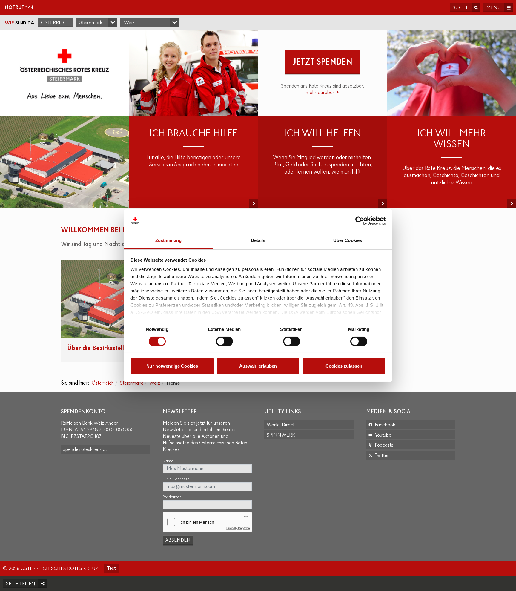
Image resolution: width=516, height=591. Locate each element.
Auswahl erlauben (258, 366)
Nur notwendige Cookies (172, 366)
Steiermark (131, 383)
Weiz (154, 383)
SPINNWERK (281, 435)
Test (111, 568)
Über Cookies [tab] (347, 240)
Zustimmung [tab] (168, 240)
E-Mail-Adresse (176, 479)
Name (168, 461)
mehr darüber (321, 93)
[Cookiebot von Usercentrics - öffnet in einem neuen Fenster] (360, 220)
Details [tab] (258, 240)
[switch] (224, 341)
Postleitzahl (172, 497)
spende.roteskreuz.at (85, 449)
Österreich (55, 23)
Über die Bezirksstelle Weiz (104, 348)
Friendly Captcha (238, 528)
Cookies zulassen (343, 366)
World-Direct (280, 425)
